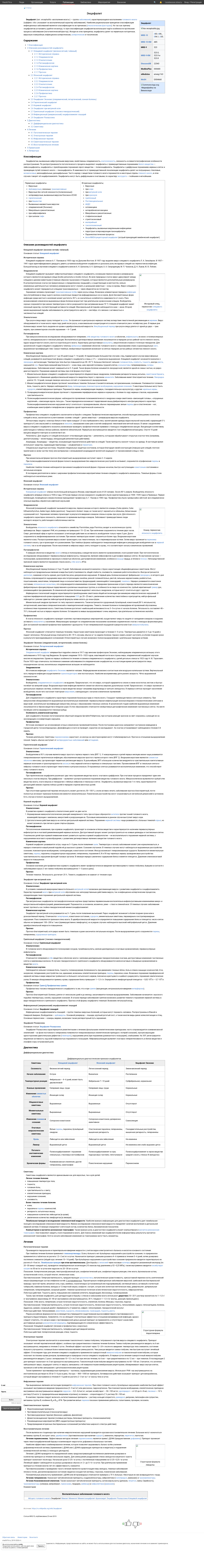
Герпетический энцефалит (51, 748)
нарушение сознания (122, 386)
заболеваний (85, 19)
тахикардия (95, 1311)
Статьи (29, 8)
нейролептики (98, 1484)
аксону (66, 763)
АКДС (87, 204)
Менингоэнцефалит (86, 1498)
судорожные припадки (46, 934)
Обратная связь (8, 1537)
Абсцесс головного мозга (39, 1498)
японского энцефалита (152, 533)
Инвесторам (22, 1537)
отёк (51, 958)
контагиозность (108, 161)
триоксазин (66, 1484)
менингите (109, 377)
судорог (99, 1435)
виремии (153, 320)
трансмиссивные (58, 189)
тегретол (132, 1481)
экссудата (122, 176)
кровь (65, 320)
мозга (58, 553)
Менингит (73, 1498)
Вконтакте (34, 1537)
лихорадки (28, 362)
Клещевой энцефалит (49, 253)
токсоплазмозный (93, 225)
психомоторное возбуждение (100, 386)
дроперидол (124, 1391)
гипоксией (103, 1262)
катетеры (126, 1262)
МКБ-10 (144, 35)
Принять (41, 1546)
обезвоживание (82, 1311)
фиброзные (77, 346)
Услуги (53, 2)
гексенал (152, 1391)
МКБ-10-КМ (146, 42)
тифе (42, 216)
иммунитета (38, 622)
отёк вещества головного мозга (101, 337)
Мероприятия (104, 2)
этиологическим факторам (99, 25)
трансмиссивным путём (66, 292)
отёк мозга (76, 562)
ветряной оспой (82, 889)
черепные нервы (149, 389)
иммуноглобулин (114, 1352)
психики (40, 1119)
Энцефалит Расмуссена (50, 1027)
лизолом (68, 423)
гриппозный (90, 198)
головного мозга (129, 19)
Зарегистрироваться (11, 1408)
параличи (28, 464)
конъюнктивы (124, 365)
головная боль (126, 362)
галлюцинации (79, 386)
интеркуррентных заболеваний (70, 740)
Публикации (68, 2)
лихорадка (145, 575)
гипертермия (62, 916)
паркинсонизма (62, 737)
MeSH (143, 79)
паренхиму (151, 539)
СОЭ (77, 596)
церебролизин (62, 1435)
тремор (154, 587)
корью (158, 820)
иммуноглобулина (140, 625)
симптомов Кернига (155, 374)
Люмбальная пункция (51, 1262)
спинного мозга (145, 173)
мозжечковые (30, 173)
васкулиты (108, 343)
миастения (60, 1311)
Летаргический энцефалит (52, 646)
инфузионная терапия (81, 1385)
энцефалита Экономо (56, 670)
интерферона (138, 989)
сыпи (95, 844)
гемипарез (66, 1036)
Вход (186, 2)
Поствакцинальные (94, 201)
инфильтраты (132, 337)
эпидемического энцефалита (51, 683)
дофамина (135, 1438)
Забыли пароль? (16, 1403)
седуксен (67, 1391)
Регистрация (196, 2)
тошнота (146, 362)
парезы (130, 404)
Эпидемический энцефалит (38, 652)
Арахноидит (101, 1498)
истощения (93, 740)
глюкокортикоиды (72, 1253)
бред (70, 386)
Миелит (65, 1498)
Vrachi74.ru (7, 2)
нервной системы (113, 820)
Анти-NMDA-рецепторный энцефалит (101, 237)
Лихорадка (159, 377)
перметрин (87, 445)
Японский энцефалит (49, 485)
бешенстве (37, 201)
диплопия (28, 575)
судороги (31, 389)
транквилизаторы (147, 1478)
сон (36, 365)
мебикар (85, 1484)
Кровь (36, 1139)
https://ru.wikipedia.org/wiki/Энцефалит (47, 1508)
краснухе (93, 195)
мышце (120, 559)
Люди (21, 2)
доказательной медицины (54, 1323)
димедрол (120, 1397)
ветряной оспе (95, 192)
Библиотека (86, 2)
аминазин (109, 1484)
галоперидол (121, 1478)
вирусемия (69, 692)
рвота (160, 362)
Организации (37, 2)
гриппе (93, 989)
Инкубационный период (104, 326)
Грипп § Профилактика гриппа (53, 985)
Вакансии (121, 2)
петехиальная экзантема (45, 584)
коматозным (140, 467)
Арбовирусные (35, 189)
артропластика (86, 1278)
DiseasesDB (146, 63)
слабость (138, 362)
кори (91, 189)
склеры (150, 365)
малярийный (91, 222)
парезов (85, 1400)
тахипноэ (125, 581)
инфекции (131, 292)
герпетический (35, 198)
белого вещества (145, 164)
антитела (115, 814)
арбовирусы (60, 1015)
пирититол (129, 1435)
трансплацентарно (69, 673)
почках (144, 559)
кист (156, 346)
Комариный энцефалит (36, 492)
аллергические (78, 35)
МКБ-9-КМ (145, 55)
